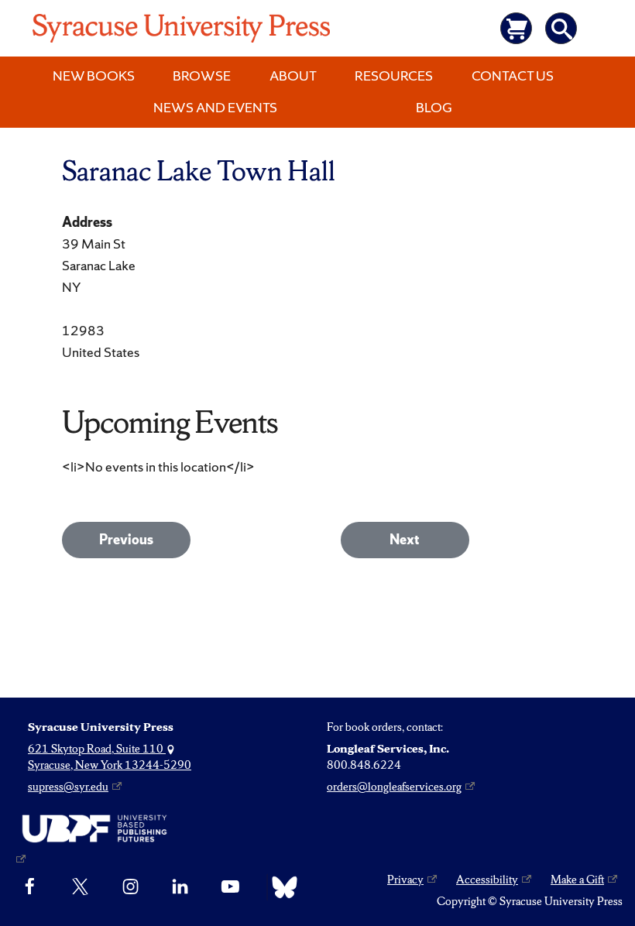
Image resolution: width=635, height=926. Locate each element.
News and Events (215, 107)
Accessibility (487, 880)
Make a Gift (577, 880)
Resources (394, 75)
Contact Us (513, 75)
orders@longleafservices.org (394, 787)
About (293, 75)
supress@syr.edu (68, 787)
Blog (434, 107)
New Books (94, 75)
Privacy (405, 880)
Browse (202, 75)
